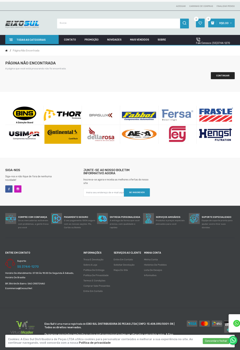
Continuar (222, 75)
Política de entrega (93, 270)
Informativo (150, 275)
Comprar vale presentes (96, 286)
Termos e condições (94, 280)
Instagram (17, 189)
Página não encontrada (26, 50)
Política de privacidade (96, 275)
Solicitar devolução (124, 264)
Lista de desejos (153, 270)
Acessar (181, 6)
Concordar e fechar (216, 340)
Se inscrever (137, 192)
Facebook (8, 189)
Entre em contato (93, 291)
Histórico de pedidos (155, 264)
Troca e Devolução (93, 259)
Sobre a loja (90, 264)
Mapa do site (121, 270)
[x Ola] (233, 340)
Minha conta (151, 259)
